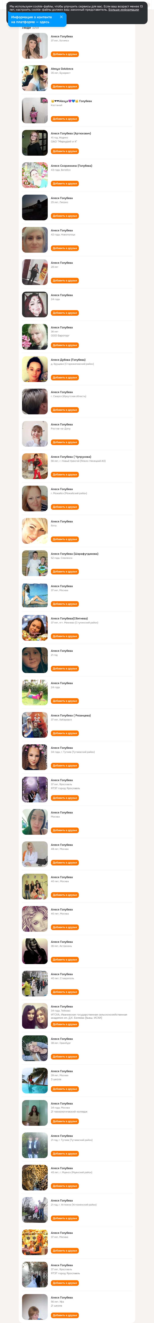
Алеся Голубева (62, 36)
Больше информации (123, 10)
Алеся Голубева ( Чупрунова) (71, 457)
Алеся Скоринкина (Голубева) (71, 166)
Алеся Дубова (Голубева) (68, 360)
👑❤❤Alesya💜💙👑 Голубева (71, 101)
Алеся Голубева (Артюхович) (71, 133)
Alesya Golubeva (62, 68)
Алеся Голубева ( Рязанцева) (71, 715)
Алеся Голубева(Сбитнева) (69, 618)
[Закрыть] (61, 17)
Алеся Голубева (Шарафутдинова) (74, 554)
